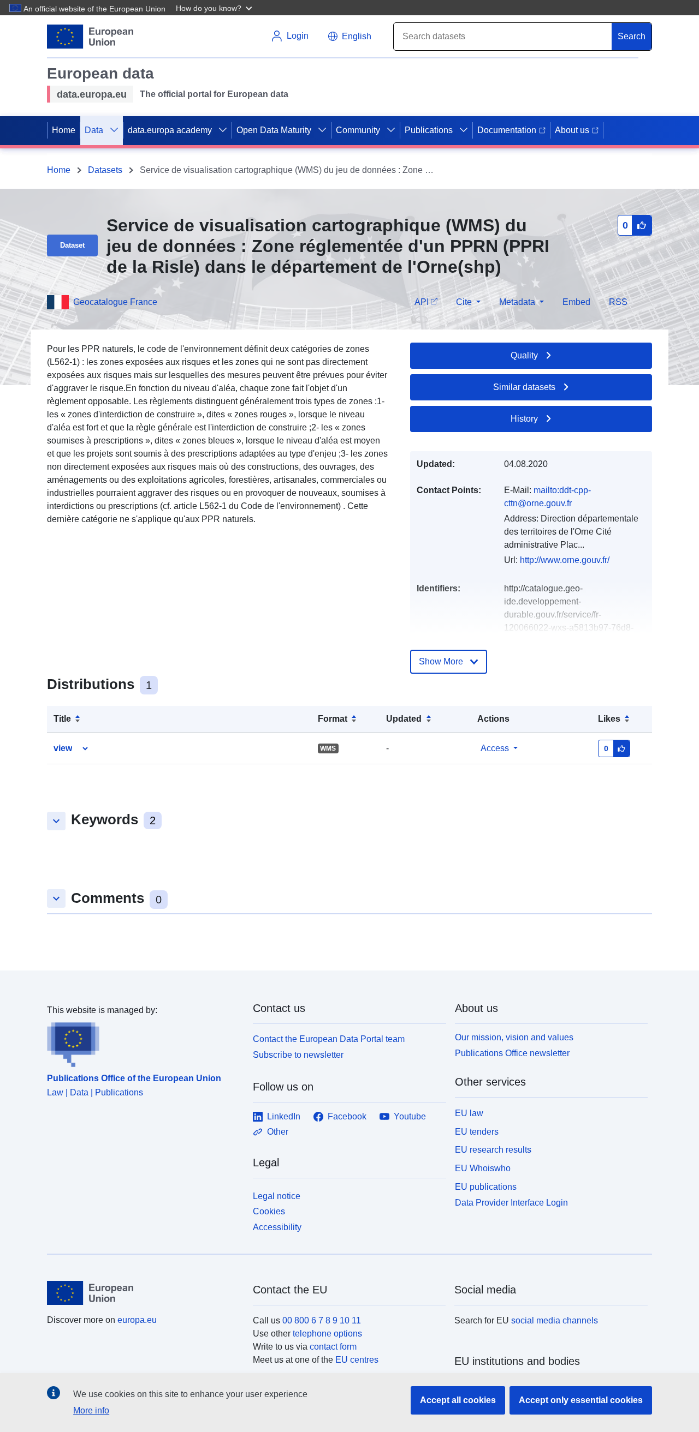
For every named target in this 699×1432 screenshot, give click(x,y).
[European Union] (143, 1293)
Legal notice (276, 1196)
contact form (333, 1346)
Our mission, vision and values (514, 1037)
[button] (215, 7)
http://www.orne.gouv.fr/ (564, 560)
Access (495, 748)
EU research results (493, 1149)
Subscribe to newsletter (298, 1054)
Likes (609, 718)
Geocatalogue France (115, 302)
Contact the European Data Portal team (329, 1039)
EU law (469, 1113)
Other (277, 1131)
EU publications (486, 1186)
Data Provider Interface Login (511, 1202)
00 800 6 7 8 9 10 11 (321, 1320)
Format (332, 718)
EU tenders (477, 1131)
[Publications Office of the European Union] (143, 1042)
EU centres (356, 1359)
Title (62, 718)
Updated (404, 718)
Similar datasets (524, 387)
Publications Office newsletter (512, 1053)
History (524, 418)
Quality (524, 355)
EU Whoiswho (483, 1168)
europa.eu (137, 1320)
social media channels (554, 1320)
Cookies (269, 1211)
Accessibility (277, 1227)
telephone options (327, 1333)
